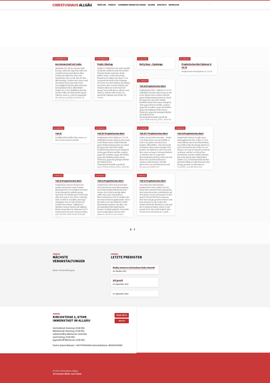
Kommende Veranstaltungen (132, 5)
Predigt (112, 5)
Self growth (118, 280)
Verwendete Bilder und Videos (67, 373)
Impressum (174, 5)
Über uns (101, 5)
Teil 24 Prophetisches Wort (190, 133)
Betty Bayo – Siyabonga (151, 64)
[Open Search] (207, 5)
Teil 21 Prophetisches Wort (153, 180)
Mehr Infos (121, 315)
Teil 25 (58, 133)
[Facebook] (213, 5)
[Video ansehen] (131, 284)
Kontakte (161, 5)
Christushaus (72, 4)
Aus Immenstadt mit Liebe (68, 64)
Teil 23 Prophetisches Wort (68, 180)
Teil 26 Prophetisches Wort (153, 86)
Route (122, 320)
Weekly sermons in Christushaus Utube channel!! (134, 267)
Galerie (151, 5)
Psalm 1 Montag (105, 64)
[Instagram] (216, 5)
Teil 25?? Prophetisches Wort (154, 133)
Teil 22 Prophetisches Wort (110, 180)
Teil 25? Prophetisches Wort (111, 133)
